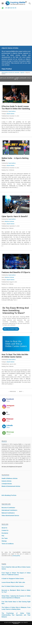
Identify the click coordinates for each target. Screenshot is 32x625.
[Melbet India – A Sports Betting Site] (16, 147)
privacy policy (16, 555)
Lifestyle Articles (7, 483)
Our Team (5, 538)
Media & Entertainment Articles (11, 486)
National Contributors (8, 513)
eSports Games (10, 113)
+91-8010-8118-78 (10, 8)
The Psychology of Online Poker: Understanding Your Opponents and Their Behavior (16, 615)
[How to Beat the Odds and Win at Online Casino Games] (16, 344)
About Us (4, 528)
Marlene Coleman (9, 221)
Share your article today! (11, 328)
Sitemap (4, 541)
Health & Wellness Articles (9, 478)
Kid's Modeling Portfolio (9, 495)
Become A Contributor (8, 507)
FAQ (3, 535)
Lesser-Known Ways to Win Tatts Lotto (13, 582)
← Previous (12, 391)
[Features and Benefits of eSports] (16, 261)
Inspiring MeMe (16, 622)
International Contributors (9, 510)
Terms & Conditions (8, 543)
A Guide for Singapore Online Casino (13, 578)
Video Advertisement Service (10, 515)
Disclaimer (5, 533)
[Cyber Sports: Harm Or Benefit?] (16, 204)
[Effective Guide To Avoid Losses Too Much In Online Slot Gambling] (16, 94)
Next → (21, 391)
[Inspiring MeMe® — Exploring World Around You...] (16, 3)
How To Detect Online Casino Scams (13, 586)
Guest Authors (12, 111)
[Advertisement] (16, 28)
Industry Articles (6, 481)
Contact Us (5, 530)
